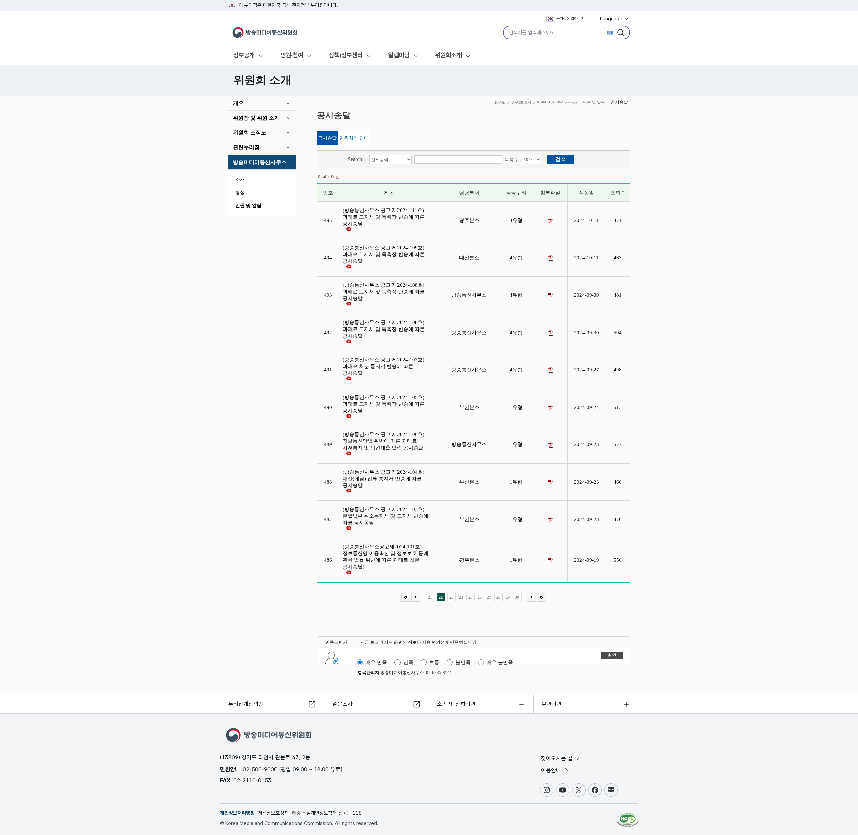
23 (451, 597)
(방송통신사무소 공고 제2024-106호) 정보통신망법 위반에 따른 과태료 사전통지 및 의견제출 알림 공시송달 (384, 441)
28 (498, 597)
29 (508, 597)
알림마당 (399, 55)
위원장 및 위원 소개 (256, 118)
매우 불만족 (500, 662)
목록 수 (512, 159)
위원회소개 (448, 55)
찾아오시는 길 (557, 758)
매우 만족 (376, 662)
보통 (434, 662)
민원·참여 (291, 55)
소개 (240, 179)
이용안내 (552, 770)
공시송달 (327, 138)
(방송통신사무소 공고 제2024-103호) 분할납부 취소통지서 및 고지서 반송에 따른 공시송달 (385, 515)
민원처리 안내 (354, 138)
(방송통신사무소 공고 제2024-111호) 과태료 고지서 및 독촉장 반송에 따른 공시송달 (384, 216)
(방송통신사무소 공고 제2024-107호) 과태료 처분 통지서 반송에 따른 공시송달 (383, 366)
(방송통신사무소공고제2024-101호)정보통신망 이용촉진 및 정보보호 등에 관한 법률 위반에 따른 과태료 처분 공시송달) (385, 557)
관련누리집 (246, 147)
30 (517, 597)
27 (489, 597)
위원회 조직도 (249, 132)
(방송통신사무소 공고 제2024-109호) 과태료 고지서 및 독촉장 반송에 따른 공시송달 (384, 254)
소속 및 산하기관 (456, 704)
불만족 (463, 662)
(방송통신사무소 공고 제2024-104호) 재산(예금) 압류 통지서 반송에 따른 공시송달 (383, 478)
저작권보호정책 (273, 813)
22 (441, 597)
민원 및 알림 (248, 205)
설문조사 (342, 704)
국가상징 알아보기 (570, 18)
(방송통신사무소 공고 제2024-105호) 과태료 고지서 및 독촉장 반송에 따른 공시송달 (384, 404)
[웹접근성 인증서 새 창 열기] (627, 816)
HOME (499, 102)
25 (470, 597)
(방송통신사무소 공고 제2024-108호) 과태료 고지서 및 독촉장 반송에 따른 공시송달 (384, 291)
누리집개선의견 (245, 704)
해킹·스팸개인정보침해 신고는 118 (327, 813)
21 (430, 597)
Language (612, 19)
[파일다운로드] (550, 220)
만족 (408, 662)
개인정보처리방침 (237, 813)
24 (461, 597)
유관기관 (552, 704)
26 (480, 597)
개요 (238, 103)
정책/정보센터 (346, 55)
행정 (240, 192)
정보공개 (244, 55)
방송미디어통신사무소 (260, 162)
